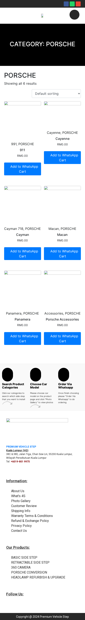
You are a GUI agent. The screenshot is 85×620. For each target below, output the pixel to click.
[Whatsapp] (72, 3)
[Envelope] (78, 3)
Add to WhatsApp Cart (24, 168)
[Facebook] (66, 3)
